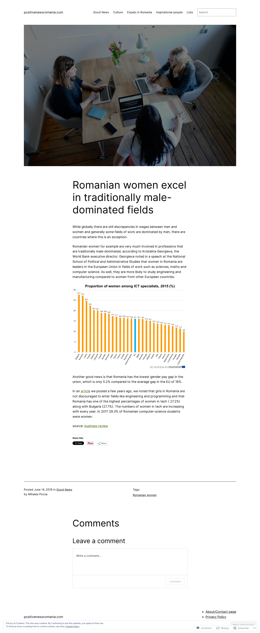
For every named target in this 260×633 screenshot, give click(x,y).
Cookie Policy (72, 626)
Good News (64, 489)
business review (96, 426)
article (85, 391)
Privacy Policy (216, 617)
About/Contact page (221, 612)
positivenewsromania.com (43, 12)
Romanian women (145, 495)
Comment (175, 581)
